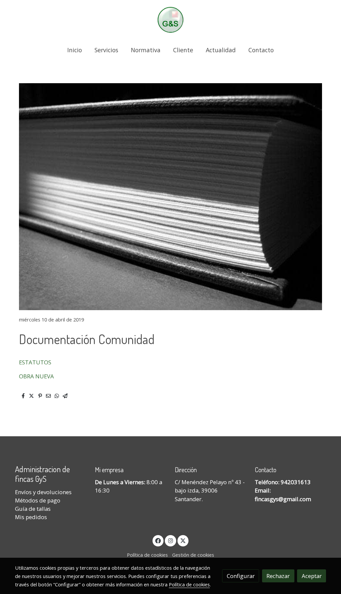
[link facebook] (158, 540)
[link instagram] (170, 540)
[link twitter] (183, 540)
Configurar (241, 576)
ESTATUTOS (35, 362)
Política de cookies (147, 554)
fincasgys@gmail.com (283, 499)
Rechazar (278, 576)
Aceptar (312, 576)
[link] (170, 20)
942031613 (296, 482)
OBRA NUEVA (36, 376)
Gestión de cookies (193, 554)
